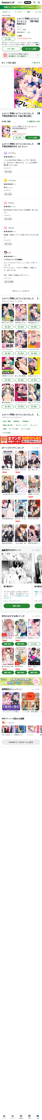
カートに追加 (32, 138)
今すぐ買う (11, 49)
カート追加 (32, 49)
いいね (9, 172)
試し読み (8, 39)
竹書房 (24, 29)
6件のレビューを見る (20, 291)
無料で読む (17, 606)
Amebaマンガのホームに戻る (21, 742)
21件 (28, 32)
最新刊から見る (34, 121)
